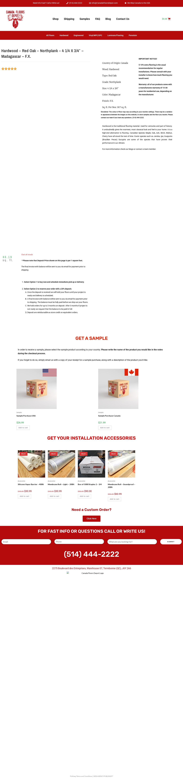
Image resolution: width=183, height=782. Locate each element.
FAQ (97, 18)
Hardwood (64, 35)
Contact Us (122, 18)
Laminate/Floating (115, 35)
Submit (171, 542)
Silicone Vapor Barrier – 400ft (31, 484)
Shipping (69, 18)
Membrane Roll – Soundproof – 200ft (121, 485)
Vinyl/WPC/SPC (95, 35)
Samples (85, 18)
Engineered (78, 35)
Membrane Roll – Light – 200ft (61, 484)
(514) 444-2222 (138, 118)
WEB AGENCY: (99, 776)
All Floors (50, 35)
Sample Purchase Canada (109, 416)
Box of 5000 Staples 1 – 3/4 (90, 484)
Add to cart (23, 428)
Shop (56, 18)
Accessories (21, 481)
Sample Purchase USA (26, 416)
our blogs (129, 149)
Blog (108, 18)
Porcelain (133, 35)
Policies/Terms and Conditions (81, 776)
